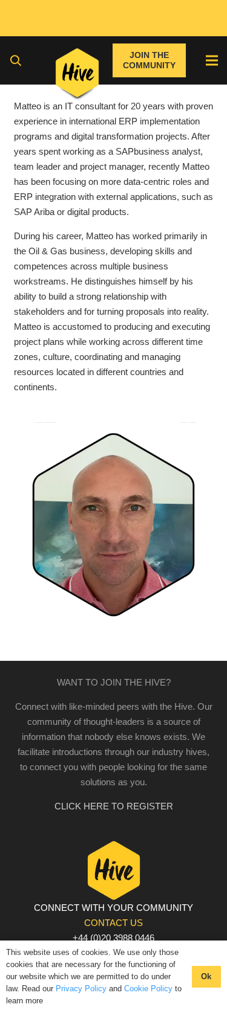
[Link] (77, 75)
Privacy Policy (81, 988)
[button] (16, 60)
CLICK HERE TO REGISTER (113, 806)
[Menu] (212, 60)
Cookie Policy (148, 988)
